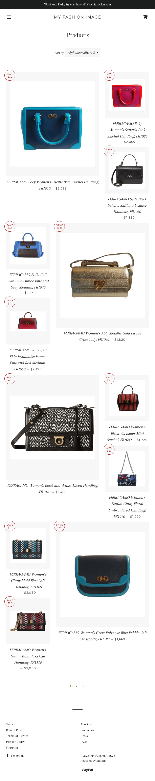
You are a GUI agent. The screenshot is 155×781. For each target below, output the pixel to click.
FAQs (84, 742)
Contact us (87, 730)
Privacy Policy (15, 742)
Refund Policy (15, 730)
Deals (84, 736)
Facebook (17, 755)
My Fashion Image (77, 17)
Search (10, 724)
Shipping (12, 747)
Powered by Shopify (93, 760)
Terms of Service (17, 736)
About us (86, 724)
